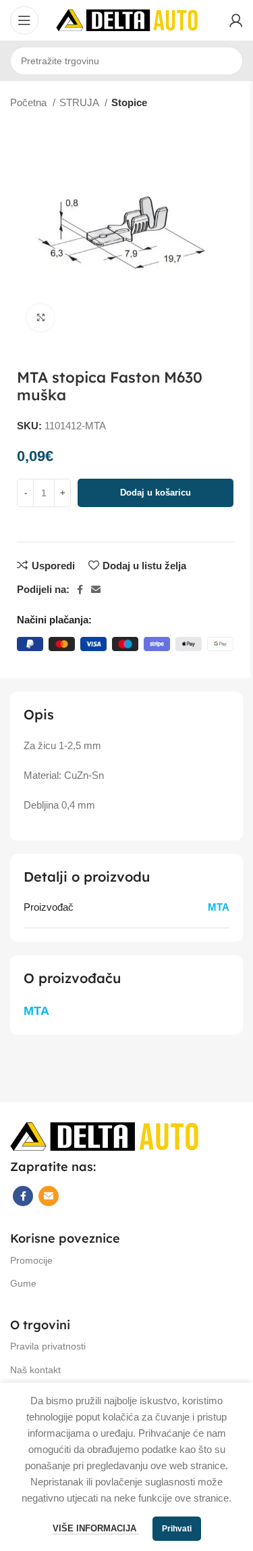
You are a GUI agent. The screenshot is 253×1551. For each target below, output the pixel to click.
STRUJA (80, 102)
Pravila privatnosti (48, 1346)
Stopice (129, 102)
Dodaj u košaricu (155, 492)
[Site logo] (127, 19)
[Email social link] (96, 589)
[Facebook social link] (80, 589)
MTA (218, 907)
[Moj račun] (236, 20)
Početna (29, 102)
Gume (23, 1283)
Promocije (31, 1260)
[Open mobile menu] (24, 20)
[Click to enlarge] (40, 317)
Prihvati (177, 1528)
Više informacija (96, 1528)
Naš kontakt (35, 1369)
